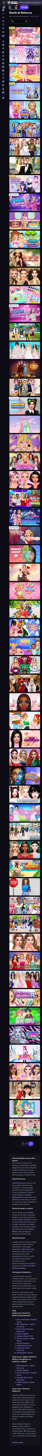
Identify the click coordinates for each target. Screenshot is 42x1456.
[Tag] (3, 98)
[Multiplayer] (3, 32)
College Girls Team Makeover (25, 1378)
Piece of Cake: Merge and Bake (23, 1267)
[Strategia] (3, 85)
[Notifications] (16, 7)
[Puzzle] (3, 70)
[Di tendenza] (3, 21)
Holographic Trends (25, 1353)
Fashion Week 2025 (25, 1336)
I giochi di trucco (19, 1183)
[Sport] (3, 81)
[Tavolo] (3, 89)
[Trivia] (3, 92)
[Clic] (3, 56)
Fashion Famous (23, 1219)
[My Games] (10, 7)
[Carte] (3, 52)
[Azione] (3, 48)
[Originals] (3, 28)
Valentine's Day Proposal (23, 1349)
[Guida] (3, 59)
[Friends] (4, 7)
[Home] (3, 10)
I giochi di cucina (27, 1249)
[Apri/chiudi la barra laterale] (3, 2)
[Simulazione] (3, 74)
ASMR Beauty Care (24, 1345)
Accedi (24, 7)
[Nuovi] (3, 17)
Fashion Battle (23, 1334)
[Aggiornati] (3, 25)
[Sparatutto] (3, 78)
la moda (29, 1212)
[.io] (3, 63)
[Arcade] (3, 41)
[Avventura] (3, 45)
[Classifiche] (3, 36)
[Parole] (3, 67)
